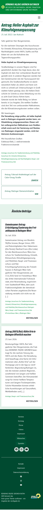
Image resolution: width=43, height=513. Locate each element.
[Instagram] (21, 449)
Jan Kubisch (19, 34)
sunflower (18, 499)
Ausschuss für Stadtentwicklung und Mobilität (23, 153)
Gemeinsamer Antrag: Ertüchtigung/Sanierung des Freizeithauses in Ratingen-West (21, 227)
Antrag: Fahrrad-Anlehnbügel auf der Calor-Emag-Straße (21, 177)
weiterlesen (32, 318)
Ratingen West (25, 313)
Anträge (4, 153)
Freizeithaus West (12, 313)
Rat (14, 162)
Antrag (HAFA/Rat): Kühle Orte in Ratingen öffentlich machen (20, 333)
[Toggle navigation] (39, 17)
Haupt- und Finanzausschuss (19, 310)
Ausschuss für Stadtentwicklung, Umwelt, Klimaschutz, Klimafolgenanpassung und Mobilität (20, 304)
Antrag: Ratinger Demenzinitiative (21, 192)
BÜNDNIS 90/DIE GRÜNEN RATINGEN (22, 4)
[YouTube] (26, 449)
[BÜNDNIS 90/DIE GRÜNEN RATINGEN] (3, 7)
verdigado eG (15, 501)
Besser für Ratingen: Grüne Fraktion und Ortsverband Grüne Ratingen (23, 8)
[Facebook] (16, 449)
